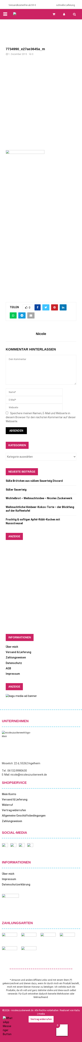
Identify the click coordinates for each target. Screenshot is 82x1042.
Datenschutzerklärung (16, 884)
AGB (8, 668)
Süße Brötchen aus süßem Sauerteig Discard (34, 480)
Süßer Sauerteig (16, 489)
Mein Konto (9, 794)
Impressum (13, 673)
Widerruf (7, 804)
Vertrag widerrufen (14, 810)
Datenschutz (14, 663)
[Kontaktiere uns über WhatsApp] (7, 1034)
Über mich (12, 646)
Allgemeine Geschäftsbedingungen (24, 815)
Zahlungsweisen (16, 657)
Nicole (41, 334)
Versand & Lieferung (18, 652)
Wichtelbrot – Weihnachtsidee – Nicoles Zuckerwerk (39, 498)
